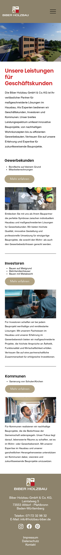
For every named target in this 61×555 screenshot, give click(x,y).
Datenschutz (30, 541)
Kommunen (15, 376)
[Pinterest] (37, 526)
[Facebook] (29, 526)
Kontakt (30, 544)
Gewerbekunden (19, 160)
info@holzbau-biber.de (35, 519)
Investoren (14, 263)
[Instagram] (21, 526)
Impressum (30, 537)
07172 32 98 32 (36, 515)
